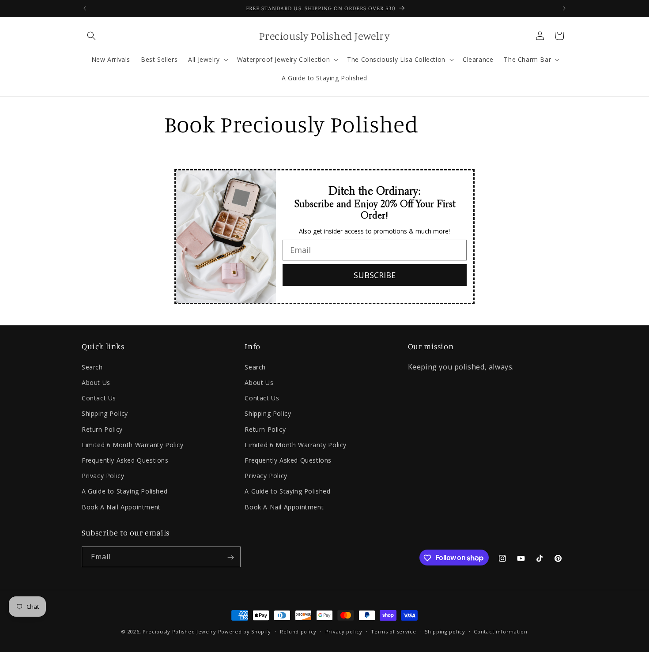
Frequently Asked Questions (125, 460)
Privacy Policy (103, 475)
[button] (91, 35)
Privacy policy (343, 631)
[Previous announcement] (84, 8)
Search (92, 366)
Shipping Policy (105, 413)
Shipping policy (445, 631)
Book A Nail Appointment (121, 506)
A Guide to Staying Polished (124, 491)
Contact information (500, 631)
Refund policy (298, 631)
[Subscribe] (230, 557)
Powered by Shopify (245, 631)
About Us (96, 382)
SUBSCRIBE (375, 274)
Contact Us (99, 398)
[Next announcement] (564, 8)
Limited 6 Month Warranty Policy (133, 444)
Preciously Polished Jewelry (180, 631)
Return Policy (102, 429)
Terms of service (393, 631)
